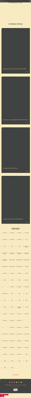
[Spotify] (16, 382)
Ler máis (26, 71)
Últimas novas (15, 24)
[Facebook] (9, 382)
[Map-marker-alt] (19, 382)
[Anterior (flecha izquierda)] (1, 396)
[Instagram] (12, 382)
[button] (30, 1)
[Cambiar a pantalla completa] (3, 394)
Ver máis (15, 228)
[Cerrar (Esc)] (7, 394)
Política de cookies (8, 384)
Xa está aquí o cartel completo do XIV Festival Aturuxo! (15, 119)
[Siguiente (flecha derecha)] (3, 396)
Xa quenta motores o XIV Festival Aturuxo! (13, 219)
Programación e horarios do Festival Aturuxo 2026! (14, 69)
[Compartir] (5, 394)
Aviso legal (24, 384)
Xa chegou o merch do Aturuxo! (10, 168)
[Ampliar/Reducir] (1, 394)
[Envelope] (21, 382)
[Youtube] (14, 382)
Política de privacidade (17, 384)
